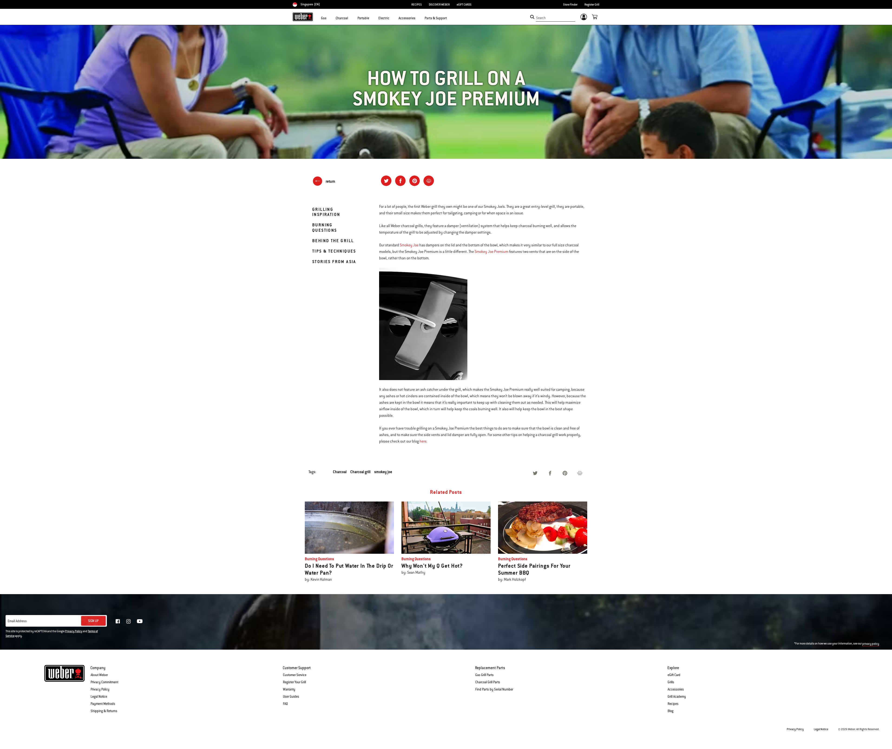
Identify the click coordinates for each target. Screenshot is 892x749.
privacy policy (870, 644)
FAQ (285, 704)
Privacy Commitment (104, 682)
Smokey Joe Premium (491, 251)
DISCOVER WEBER (439, 5)
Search (541, 18)
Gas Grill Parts (484, 675)
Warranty (289, 689)
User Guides (291, 696)
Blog (670, 711)
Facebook (118, 621)
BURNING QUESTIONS (324, 227)
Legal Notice (99, 696)
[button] (329, 17)
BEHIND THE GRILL (333, 240)
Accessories (676, 689)
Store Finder (570, 5)
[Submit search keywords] (532, 17)
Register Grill (591, 5)
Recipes (673, 704)
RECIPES (416, 5)
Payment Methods (103, 704)
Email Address (17, 621)
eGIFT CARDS (464, 5)
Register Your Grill (294, 682)
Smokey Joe (409, 245)
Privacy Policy (73, 631)
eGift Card (674, 675)
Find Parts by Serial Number (494, 689)
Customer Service (294, 675)
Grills (671, 682)
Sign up (93, 621)
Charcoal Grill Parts (487, 682)
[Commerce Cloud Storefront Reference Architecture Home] (303, 17)
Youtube (139, 621)
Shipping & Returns (104, 711)
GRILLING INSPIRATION (326, 212)
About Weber (99, 675)
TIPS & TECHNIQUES (334, 251)
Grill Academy (677, 696)
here (423, 441)
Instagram (128, 621)
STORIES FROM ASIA (334, 261)
